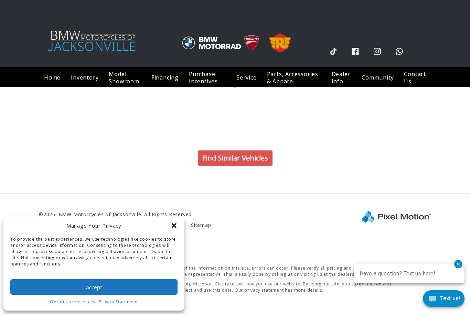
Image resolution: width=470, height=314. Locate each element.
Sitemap (201, 225)
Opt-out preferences (72, 302)
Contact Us (415, 77)
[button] (174, 225)
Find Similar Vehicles (235, 158)
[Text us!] (443, 300)
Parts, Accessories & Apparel (292, 77)
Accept (94, 287)
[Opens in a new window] (333, 51)
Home (52, 77)
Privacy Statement (118, 302)
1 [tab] (235, 87)
